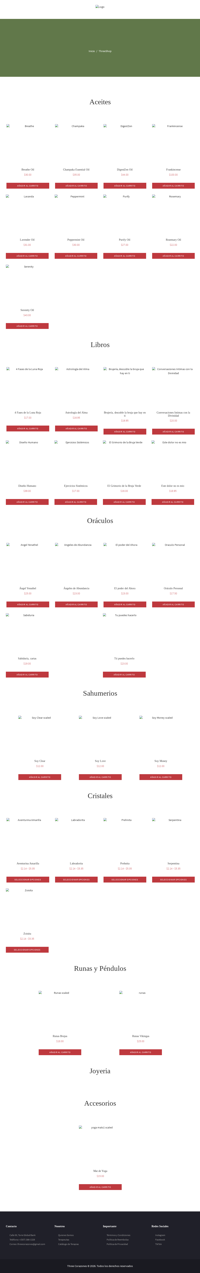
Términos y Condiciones (118, 1235)
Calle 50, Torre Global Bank (23, 1235)
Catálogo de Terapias (68, 1244)
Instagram (160, 1235)
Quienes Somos (66, 1235)
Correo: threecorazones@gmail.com (27, 1244)
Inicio (92, 51)
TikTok (158, 1244)
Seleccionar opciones (27, 879)
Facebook (160, 1239)
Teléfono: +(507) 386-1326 (22, 1239)
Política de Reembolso (118, 1239)
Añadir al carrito (27, 185)
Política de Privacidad (117, 1244)
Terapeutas (63, 1239)
